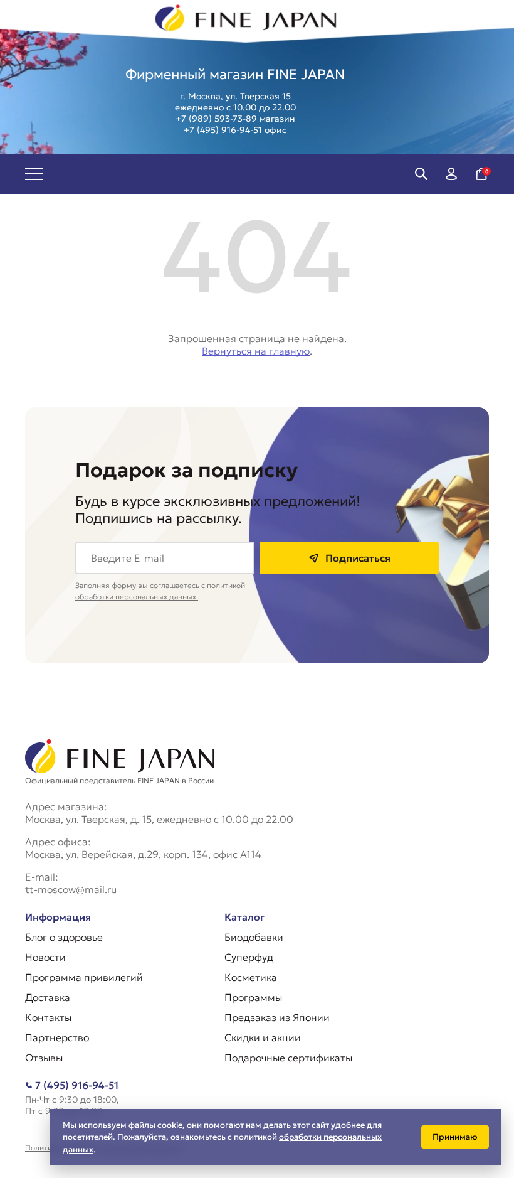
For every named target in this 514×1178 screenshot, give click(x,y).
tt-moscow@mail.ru (71, 889)
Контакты (48, 1017)
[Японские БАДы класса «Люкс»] (246, 21)
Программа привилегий (84, 977)
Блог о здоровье (64, 937)
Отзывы (44, 1057)
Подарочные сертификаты (288, 1057)
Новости (45, 957)
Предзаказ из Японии (277, 1017)
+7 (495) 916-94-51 (223, 130)
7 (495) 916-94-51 (76, 1085)
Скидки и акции (262, 1037)
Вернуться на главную (256, 351)
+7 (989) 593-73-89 (216, 118)
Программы (253, 997)
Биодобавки (253, 937)
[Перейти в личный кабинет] (451, 173)
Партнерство (57, 1037)
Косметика (250, 977)
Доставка (47, 997)
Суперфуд (248, 957)
